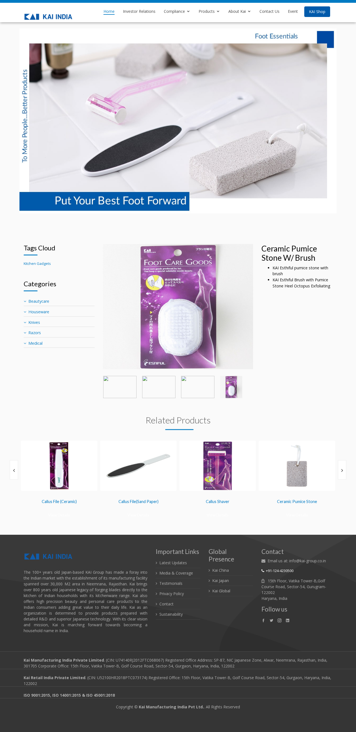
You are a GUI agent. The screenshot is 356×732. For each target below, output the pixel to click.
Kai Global (221, 590)
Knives (34, 322)
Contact (166, 604)
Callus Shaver (190, 501)
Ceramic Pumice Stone (269, 501)
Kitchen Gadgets (37, 263)
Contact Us (269, 11)
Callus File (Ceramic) (31, 501)
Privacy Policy (171, 593)
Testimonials (170, 583)
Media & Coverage (176, 573)
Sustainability (171, 614)
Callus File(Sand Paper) (111, 501)
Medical (35, 343)
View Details (32, 514)
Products (207, 11)
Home (109, 11)
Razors (34, 332)
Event (293, 11)
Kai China (220, 570)
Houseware (38, 311)
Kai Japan (220, 580)
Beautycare (38, 301)
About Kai (237, 11)
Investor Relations (139, 11)
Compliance (174, 11)
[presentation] (14, 470)
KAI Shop (317, 11)
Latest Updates (173, 562)
